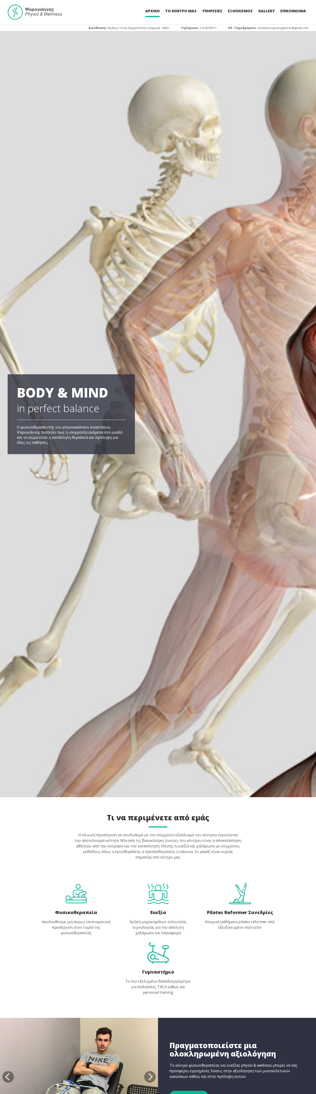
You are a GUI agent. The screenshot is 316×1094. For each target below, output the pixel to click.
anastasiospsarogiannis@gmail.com (282, 28)
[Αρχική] (35, 12)
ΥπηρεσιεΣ (212, 10)
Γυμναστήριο (158, 972)
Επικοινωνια (293, 10)
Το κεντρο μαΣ (181, 10)
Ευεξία (158, 912)
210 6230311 (208, 28)
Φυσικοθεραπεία (76, 912)
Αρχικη (152, 10)
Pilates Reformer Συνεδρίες (240, 912)
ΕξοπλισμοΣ (240, 10)
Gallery (266, 10)
